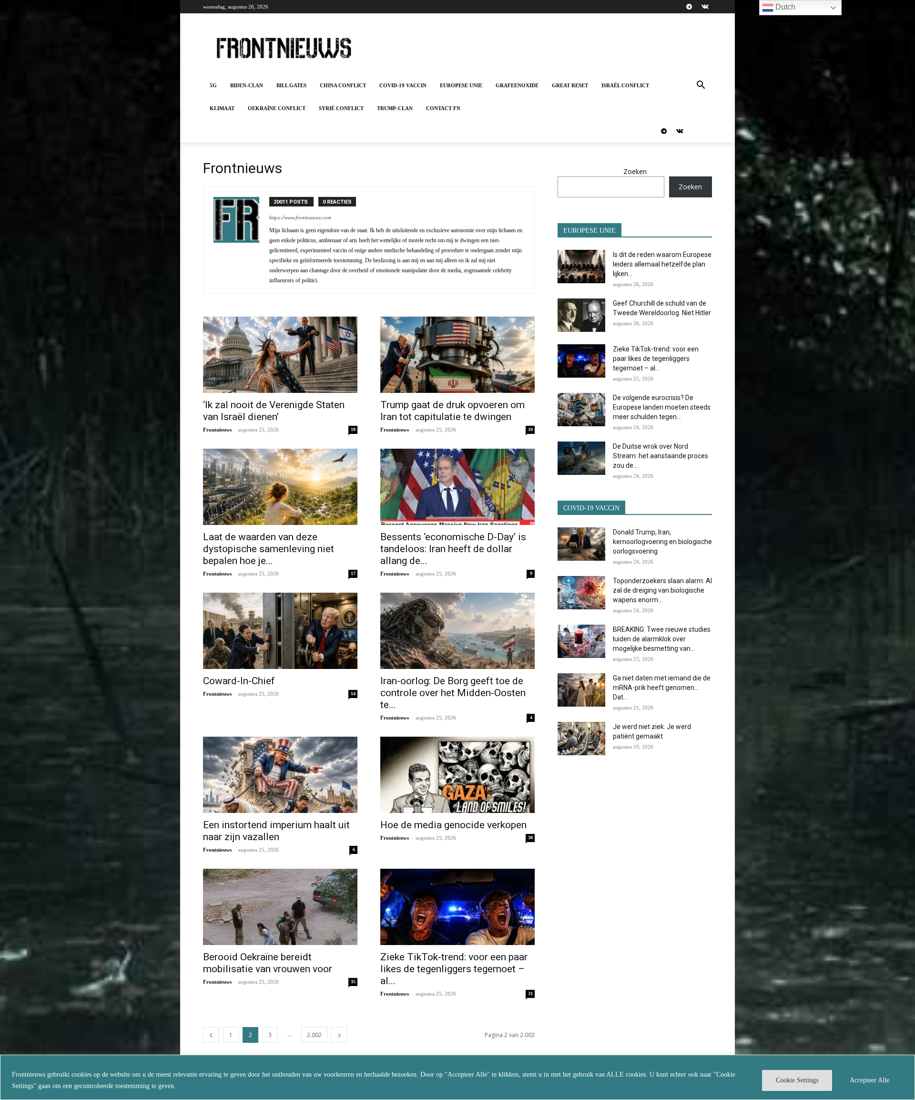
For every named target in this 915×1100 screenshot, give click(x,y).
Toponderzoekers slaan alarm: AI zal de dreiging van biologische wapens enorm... (662, 590)
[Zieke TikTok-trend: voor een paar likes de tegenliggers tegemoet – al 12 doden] (457, 907)
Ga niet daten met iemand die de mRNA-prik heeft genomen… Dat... (662, 687)
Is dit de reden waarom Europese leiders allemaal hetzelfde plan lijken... (662, 264)
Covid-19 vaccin (403, 85)
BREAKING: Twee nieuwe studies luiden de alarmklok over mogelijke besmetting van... (662, 639)
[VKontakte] (705, 6)
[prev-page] (211, 1035)
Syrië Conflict (341, 108)
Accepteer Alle (869, 1080)
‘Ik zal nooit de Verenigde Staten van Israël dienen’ (274, 410)
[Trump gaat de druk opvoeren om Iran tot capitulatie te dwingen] (457, 355)
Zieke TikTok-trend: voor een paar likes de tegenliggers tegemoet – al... (454, 969)
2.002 (314, 1035)
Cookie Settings (797, 1080)
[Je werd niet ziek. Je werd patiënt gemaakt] (581, 738)
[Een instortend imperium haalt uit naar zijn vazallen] (280, 775)
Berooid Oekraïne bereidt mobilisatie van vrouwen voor (267, 963)
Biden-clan (246, 85)
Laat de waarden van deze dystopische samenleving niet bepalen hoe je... (268, 548)
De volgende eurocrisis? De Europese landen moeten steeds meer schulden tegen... (662, 407)
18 (353, 429)
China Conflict (343, 85)
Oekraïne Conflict (276, 108)
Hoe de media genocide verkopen (453, 825)
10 (530, 429)
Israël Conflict (625, 85)
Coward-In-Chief (239, 681)
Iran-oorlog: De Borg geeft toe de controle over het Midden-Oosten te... (453, 692)
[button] (700, 86)
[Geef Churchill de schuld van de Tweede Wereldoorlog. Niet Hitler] (581, 315)
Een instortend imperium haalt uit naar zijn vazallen (276, 831)
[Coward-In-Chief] (280, 631)
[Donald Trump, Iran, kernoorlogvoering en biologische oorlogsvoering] (581, 544)
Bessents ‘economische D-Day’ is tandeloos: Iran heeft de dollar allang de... (453, 548)
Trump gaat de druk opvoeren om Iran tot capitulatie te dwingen (452, 410)
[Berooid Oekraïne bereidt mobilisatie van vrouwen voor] (280, 907)
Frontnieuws (217, 429)
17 (353, 573)
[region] (457, 1077)
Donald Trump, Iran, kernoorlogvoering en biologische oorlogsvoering (662, 541)
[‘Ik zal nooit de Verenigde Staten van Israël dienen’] (280, 355)
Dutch (784, 7)
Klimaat (222, 108)
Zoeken (635, 171)
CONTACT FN (443, 108)
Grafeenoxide (517, 85)
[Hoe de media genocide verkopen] (457, 775)
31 (530, 993)
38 (530, 837)
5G (213, 85)
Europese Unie (461, 85)
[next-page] (339, 1035)
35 (353, 981)
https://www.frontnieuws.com (300, 217)
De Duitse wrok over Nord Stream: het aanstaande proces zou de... (660, 455)
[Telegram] (689, 6)
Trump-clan (395, 108)
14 (353, 693)
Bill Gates (291, 85)
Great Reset (570, 85)
